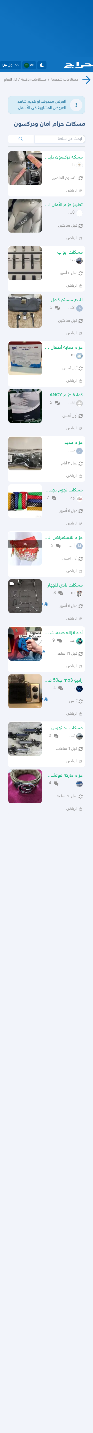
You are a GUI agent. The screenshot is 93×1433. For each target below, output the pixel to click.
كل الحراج (10, 79)
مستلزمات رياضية (34, 79)
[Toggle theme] (42, 65)
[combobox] (60, 139)
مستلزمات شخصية (64, 79)
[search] (21, 139)
